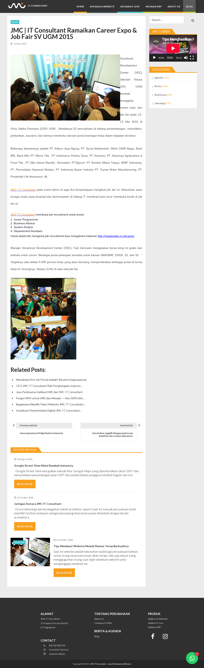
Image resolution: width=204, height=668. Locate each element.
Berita (15, 22)
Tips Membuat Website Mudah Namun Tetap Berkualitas (91, 546)
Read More (25, 484)
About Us (174, 6)
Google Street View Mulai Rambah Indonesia (43, 465)
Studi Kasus (160, 94)
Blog (189, 6)
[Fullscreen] (192, 58)
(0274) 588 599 (56, 645)
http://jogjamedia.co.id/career (116, 236)
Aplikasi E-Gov (130, 6)
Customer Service (58, 649)
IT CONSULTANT (37, 5)
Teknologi (19, 542)
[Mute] (186, 58)
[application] (173, 48)
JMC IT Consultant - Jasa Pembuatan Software (110, 664)
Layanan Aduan (57, 653)
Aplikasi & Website (102, 6)
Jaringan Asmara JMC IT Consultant (38, 503)
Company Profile (103, 622)
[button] (192, 658)
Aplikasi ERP (154, 6)
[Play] (154, 58)
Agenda (158, 77)
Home (80, 6)
